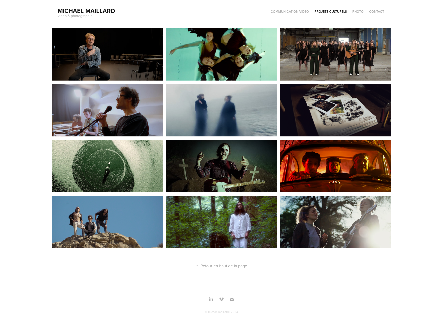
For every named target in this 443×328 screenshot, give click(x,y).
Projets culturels (330, 11)
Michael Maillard (86, 10)
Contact (376, 11)
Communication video (290, 11)
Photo (358, 11)
